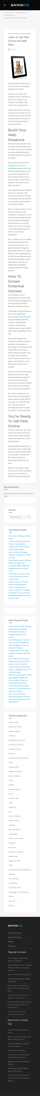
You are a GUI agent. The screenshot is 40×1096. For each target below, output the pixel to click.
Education (12, 754)
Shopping (12, 874)
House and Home (14, 789)
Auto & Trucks (13, 722)
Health (11, 780)
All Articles (12, 946)
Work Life (12, 901)
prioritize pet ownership (17, 317)
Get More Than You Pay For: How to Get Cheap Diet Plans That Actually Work (19, 1004)
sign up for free (14, 473)
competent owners (21, 121)
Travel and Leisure (15, 888)
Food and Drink (14, 767)
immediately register (16, 168)
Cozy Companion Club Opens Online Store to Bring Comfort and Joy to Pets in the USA (19, 661)
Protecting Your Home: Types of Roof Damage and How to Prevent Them (19, 576)
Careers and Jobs (14, 731)
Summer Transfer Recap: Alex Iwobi (18, 1031)
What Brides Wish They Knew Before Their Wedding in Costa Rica (18, 988)
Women (11, 896)
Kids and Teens (14, 798)
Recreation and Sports (16, 852)
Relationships (13, 856)
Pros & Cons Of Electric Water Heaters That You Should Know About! (19, 1078)
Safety (11, 865)
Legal (10, 803)
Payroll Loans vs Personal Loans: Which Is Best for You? (19, 1038)
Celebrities (12, 736)
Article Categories (21, 12)
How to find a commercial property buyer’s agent (17, 1012)
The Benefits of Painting (17, 1050)
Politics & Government (16, 838)
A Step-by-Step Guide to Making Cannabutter (19, 980)
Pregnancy (12, 843)
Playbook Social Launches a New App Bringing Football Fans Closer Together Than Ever (20, 677)
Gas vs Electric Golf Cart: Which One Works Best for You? (19, 1056)
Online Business (8, 15)
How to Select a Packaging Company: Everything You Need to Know (20, 555)
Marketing (12, 807)
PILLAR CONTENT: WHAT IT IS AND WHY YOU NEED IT (19, 996)
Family (11, 762)
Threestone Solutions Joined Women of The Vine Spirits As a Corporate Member (20, 688)
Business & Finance (15, 727)
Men (10, 812)
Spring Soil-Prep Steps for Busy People (19, 1062)
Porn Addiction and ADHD (18, 683)
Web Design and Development (19, 892)
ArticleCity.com (8, 12)
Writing (11, 905)
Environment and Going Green (19, 758)
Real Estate (12, 847)
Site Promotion (14, 879)
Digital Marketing (14, 937)
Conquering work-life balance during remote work (18, 1069)
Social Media (13, 883)
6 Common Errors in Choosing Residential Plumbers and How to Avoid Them (19, 595)
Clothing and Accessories (17, 740)
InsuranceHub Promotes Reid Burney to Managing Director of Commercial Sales (20, 669)
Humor (11, 794)
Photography (13, 834)
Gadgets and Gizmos (15, 771)
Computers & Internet (16, 745)
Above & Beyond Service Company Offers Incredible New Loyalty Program (20, 967)
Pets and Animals (25, 34)
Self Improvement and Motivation (20, 870)
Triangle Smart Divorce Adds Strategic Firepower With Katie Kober (19, 653)
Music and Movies (15, 816)
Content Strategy (14, 933)
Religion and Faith (14, 861)
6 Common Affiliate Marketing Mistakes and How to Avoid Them (19, 568)
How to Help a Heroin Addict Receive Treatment (18, 959)
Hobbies (11, 785)
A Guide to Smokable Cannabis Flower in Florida (18, 1045)
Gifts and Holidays (15, 776)
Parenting (12, 825)
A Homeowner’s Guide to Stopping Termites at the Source (17, 634)
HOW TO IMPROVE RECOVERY (20, 974)
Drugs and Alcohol (15, 749)
